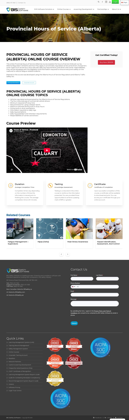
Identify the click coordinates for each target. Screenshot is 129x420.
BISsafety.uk (19, 295)
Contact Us (21, 3)
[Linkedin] (106, 2)
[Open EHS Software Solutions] (53, 9)
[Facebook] (102, 2)
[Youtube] (110, 2)
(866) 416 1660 (11, 3)
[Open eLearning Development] (93, 9)
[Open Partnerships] (108, 9)
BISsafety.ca (28, 289)
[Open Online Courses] (70, 9)
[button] (61, 254)
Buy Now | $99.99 (106, 62)
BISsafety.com (20, 292)
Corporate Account (29, 82)
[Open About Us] (120, 9)
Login (115, 2)
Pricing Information (13, 82)
